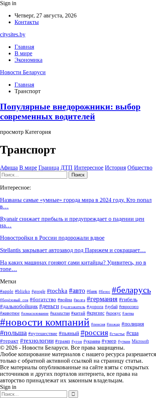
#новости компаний (45, 322)
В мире (23, 53)
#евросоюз (129, 306)
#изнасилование (35, 313)
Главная (24, 47)
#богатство (43, 299)
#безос (104, 292)
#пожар (113, 324)
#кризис (95, 313)
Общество (139, 167)
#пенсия (98, 324)
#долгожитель (73, 307)
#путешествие (42, 333)
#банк (92, 291)
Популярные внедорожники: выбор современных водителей (70, 111)
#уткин (124, 341)
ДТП (67, 167)
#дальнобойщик (19, 306)
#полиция (133, 324)
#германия (102, 299)
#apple (6, 291)
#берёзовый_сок (14, 300)
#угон (76, 341)
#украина (91, 341)
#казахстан (60, 313)
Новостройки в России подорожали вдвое (52, 238)
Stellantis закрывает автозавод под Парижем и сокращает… (73, 250)
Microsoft (140, 341)
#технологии (37, 340)
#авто (77, 290)
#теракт (9, 341)
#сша (132, 333)
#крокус (113, 313)
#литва (128, 313)
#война (65, 299)
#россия (94, 332)
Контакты (27, 22)
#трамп (62, 341)
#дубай (111, 306)
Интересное (88, 167)
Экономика (28, 60)
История (115, 167)
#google (38, 291)
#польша (13, 333)
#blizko (22, 291)
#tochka (57, 290)
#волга (79, 300)
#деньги (49, 306)
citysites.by (12, 34)
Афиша (9, 167)
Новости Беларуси (23, 72)
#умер (109, 341)
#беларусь (131, 290)
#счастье (117, 334)
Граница (48, 167)
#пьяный (69, 333)
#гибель (128, 299)
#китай (78, 313)
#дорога (95, 306)
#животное (10, 313)
